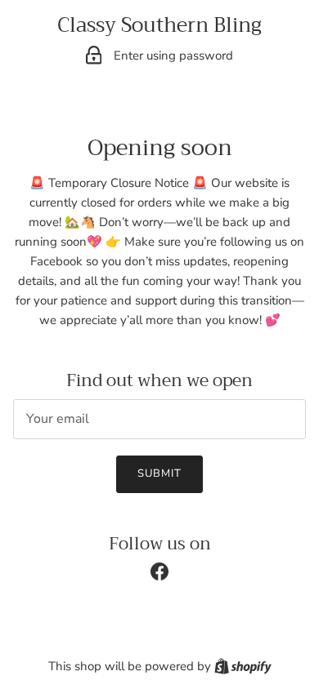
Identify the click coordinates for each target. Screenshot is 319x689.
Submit (159, 473)
